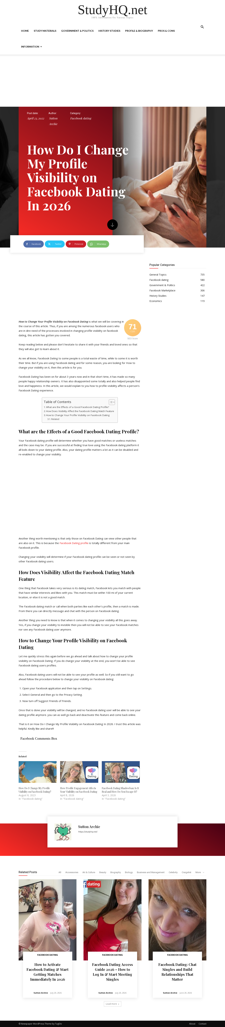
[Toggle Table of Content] (110, 402)
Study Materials (45, 30)
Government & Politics (77, 30)
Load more (111, 1003)
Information (30, 46)
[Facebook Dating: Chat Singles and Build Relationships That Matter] (177, 919)
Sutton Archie (53, 121)
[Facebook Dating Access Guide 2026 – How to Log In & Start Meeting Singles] (112, 919)
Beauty (102, 872)
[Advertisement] (112, 80)
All (60, 872)
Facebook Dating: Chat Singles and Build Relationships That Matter (177, 972)
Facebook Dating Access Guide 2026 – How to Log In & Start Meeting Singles (112, 972)
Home (25, 30)
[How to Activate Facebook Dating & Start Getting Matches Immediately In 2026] (47, 919)
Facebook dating (80, 118)
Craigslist (186, 872)
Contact (202, 1023)
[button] (202, 27)
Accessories (71, 872)
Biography (115, 872)
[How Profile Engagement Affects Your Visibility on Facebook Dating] (79, 772)
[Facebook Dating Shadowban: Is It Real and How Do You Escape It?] (121, 772)
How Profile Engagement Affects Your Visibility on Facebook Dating (78, 789)
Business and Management (151, 872)
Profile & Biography (139, 30)
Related (55, 419)
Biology (129, 872)
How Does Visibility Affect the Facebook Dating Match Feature (80, 411)
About (192, 1023)
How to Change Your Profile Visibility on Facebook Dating (78, 415)
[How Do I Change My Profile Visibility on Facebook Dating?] (38, 772)
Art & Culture (88, 872)
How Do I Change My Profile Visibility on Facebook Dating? (35, 789)
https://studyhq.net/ (87, 831)
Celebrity (173, 872)
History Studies (109, 30)
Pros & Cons (166, 30)
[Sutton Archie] (64, 831)
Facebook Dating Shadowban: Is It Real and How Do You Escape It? (120, 789)
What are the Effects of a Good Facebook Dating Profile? (77, 407)
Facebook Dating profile (74, 543)
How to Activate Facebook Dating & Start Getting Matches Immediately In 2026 (48, 972)
